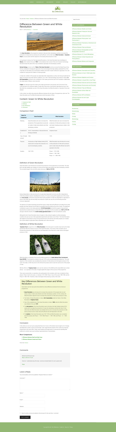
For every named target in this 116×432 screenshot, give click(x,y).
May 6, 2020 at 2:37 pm (27, 357)
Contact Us (61, 427)
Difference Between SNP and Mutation (81, 95)
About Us (67, 427)
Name (21, 393)
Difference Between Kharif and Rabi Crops (32, 337)
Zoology (74, 124)
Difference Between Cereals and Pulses (31, 339)
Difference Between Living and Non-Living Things (83, 80)
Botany (73, 113)
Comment (22, 378)
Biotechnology (75, 111)
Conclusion (25, 107)
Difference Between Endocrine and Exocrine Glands (84, 82)
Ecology (74, 116)
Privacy (71, 427)
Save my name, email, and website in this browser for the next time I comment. (40, 413)
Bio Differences (55, 427)
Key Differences (26, 105)
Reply (23, 364)
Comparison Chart (26, 102)
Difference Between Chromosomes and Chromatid (84, 85)
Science (26, 342)
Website (22, 406)
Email (21, 399)
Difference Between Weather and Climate (81, 29)
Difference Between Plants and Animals (81, 47)
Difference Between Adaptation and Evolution (82, 77)
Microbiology (75, 119)
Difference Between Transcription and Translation (83, 70)
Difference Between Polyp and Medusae (81, 88)
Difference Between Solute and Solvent (81, 36)
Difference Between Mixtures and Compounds (83, 61)
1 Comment (35, 29)
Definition (24, 104)
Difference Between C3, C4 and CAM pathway (83, 54)
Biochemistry (75, 108)
